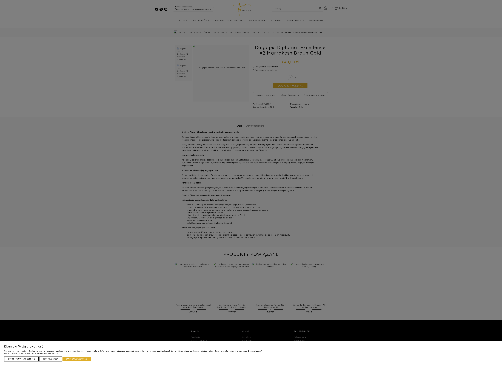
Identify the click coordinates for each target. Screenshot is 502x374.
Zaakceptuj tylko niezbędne (21, 359)
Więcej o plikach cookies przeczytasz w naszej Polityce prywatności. (32, 353)
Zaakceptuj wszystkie (76, 359)
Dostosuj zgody (50, 359)
